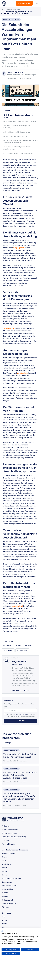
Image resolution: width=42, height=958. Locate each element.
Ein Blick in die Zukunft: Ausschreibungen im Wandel (18, 116)
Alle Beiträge (6, 743)
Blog (2, 9)
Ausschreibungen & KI (14, 9)
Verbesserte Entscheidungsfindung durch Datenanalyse (16, 127)
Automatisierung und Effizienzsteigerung (16, 132)
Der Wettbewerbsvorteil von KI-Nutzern (15, 136)
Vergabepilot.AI (18, 248)
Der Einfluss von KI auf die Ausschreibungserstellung (20, 121)
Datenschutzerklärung (22, 714)
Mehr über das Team (19, 690)
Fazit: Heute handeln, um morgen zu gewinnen (18, 153)
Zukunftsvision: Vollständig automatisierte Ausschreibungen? (17, 148)
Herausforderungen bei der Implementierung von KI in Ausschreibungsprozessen (20, 141)
